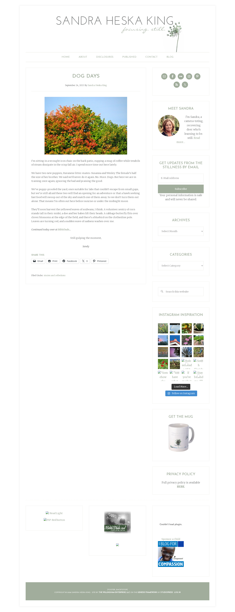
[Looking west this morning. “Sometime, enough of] (163, 340)
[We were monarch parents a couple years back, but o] (187, 328)
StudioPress (167, 592)
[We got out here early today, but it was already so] (163, 352)
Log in (177, 592)
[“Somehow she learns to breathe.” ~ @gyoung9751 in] (163, 376)
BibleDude (63, 229)
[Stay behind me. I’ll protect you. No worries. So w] (199, 376)
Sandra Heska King (117, 32)
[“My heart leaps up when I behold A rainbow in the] (175, 328)
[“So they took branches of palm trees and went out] (187, 352)
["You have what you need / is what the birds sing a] (175, 376)
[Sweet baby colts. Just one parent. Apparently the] (175, 364)
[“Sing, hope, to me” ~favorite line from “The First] (163, 364)
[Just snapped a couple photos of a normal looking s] (175, 352)
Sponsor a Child (171, 539)
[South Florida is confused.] (199, 364)
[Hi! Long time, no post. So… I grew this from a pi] (199, 340)
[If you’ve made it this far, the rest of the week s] (187, 376)
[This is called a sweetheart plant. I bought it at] (199, 328)
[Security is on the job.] (175, 340)
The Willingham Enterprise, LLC (114, 592)
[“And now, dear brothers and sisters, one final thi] (163, 328)
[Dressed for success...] (199, 352)
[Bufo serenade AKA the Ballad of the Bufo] (187, 364)
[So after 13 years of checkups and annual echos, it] (187, 340)
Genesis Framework (147, 592)
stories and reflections (54, 275)
